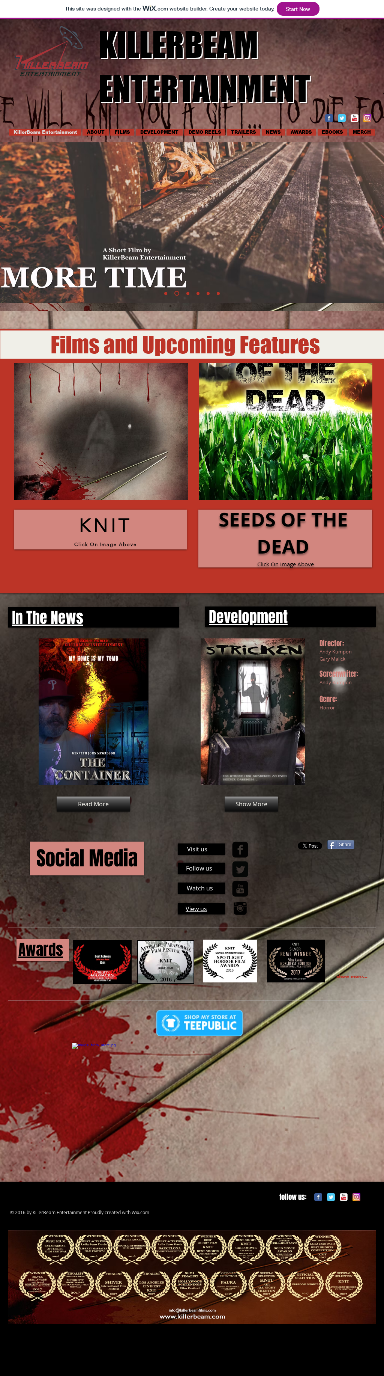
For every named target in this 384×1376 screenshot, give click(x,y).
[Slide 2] (175, 293)
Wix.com (140, 1212)
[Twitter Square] (240, 869)
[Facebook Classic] (329, 118)
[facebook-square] (240, 850)
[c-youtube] (354, 118)
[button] (101, 431)
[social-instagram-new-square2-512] (367, 118)
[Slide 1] (165, 293)
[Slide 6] (208, 293)
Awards (40, 949)
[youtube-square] (240, 889)
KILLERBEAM (178, 44)
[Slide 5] (198, 293)
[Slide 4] (186, 293)
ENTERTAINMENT (204, 88)
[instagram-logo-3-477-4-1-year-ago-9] (240, 908)
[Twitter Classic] (342, 118)
